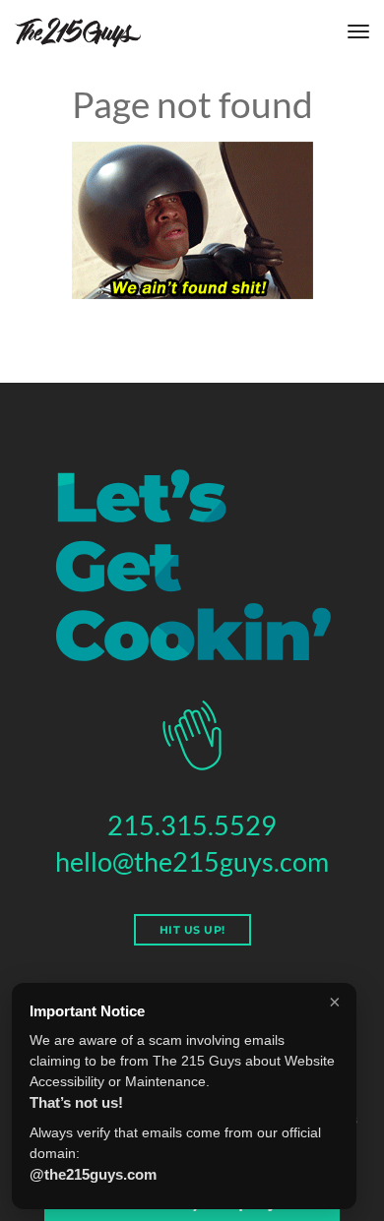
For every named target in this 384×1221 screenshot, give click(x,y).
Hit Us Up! (192, 930)
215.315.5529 (192, 825)
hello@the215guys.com (192, 861)
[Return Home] (78, 32)
